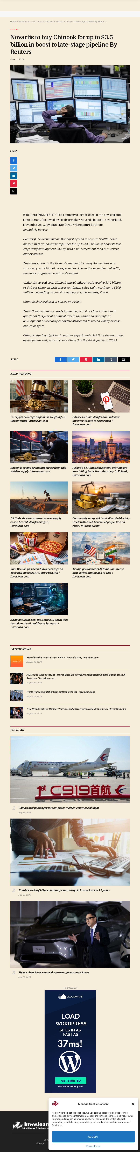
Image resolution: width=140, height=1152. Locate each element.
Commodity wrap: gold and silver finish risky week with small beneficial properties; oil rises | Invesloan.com (100, 521)
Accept (93, 1136)
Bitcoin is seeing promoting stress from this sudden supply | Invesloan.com (38, 469)
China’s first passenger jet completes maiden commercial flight (58, 807)
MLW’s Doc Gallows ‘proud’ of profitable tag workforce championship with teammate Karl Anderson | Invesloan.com (75, 676)
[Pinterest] (13, 183)
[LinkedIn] (13, 175)
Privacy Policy (93, 1146)
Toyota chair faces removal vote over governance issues (53, 972)
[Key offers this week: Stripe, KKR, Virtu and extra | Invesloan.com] (16, 661)
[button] (133, 1104)
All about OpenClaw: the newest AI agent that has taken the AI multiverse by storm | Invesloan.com (38, 623)
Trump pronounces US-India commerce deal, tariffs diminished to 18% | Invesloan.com (98, 572)
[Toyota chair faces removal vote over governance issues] (70, 934)
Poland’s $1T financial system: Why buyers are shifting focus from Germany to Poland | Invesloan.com (100, 471)
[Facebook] (13, 160)
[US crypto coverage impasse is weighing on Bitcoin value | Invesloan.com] (39, 396)
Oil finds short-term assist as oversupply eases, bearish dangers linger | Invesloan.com (35, 521)
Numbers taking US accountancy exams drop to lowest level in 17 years (63, 890)
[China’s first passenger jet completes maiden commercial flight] (70, 769)
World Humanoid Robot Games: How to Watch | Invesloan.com (60, 691)
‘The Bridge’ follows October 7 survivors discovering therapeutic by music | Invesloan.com (76, 708)
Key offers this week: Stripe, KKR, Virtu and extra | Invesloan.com (62, 657)
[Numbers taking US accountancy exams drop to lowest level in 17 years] (70, 852)
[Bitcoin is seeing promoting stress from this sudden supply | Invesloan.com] (39, 447)
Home (13, 21)
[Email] (13, 191)
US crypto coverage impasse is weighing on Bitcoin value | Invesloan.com (37, 418)
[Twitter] (13, 168)
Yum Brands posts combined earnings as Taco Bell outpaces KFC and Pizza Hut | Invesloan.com (36, 572)
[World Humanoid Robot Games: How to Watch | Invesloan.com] (16, 695)
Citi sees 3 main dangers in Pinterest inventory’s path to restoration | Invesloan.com (95, 420)
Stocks (14, 29)
